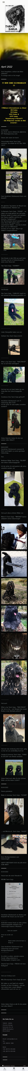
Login (24, 1065)
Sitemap (13, 1066)
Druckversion (7, 1066)
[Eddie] (14, 241)
